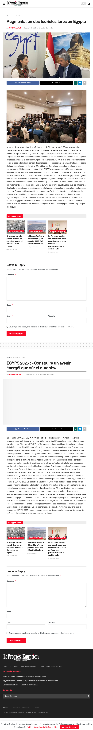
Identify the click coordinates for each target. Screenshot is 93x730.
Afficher (5, 708)
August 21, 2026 (54, 252)
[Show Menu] (4, 3)
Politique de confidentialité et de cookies (42, 727)
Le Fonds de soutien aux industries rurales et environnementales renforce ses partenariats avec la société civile (57, 242)
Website (51, 316)
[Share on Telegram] (80, 83)
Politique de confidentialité (21, 708)
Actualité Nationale (18, 16)
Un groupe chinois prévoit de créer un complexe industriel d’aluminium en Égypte (14, 241)
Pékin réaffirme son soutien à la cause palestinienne (24, 676)
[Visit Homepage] (17, 3)
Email (10, 316)
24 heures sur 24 (35, 231)
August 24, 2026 (12, 249)
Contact (36, 708)
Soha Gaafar (15, 28)
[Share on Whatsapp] (76, 83)
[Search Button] (89, 3)
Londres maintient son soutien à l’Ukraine (20, 685)
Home (9, 16)
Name (10, 305)
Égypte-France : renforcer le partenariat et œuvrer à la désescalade (30, 680)
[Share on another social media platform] (84, 83)
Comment (11, 274)
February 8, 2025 (30, 28)
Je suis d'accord (69, 727)
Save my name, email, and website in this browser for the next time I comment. (41, 327)
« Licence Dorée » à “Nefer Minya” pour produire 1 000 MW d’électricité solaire (35, 240)
